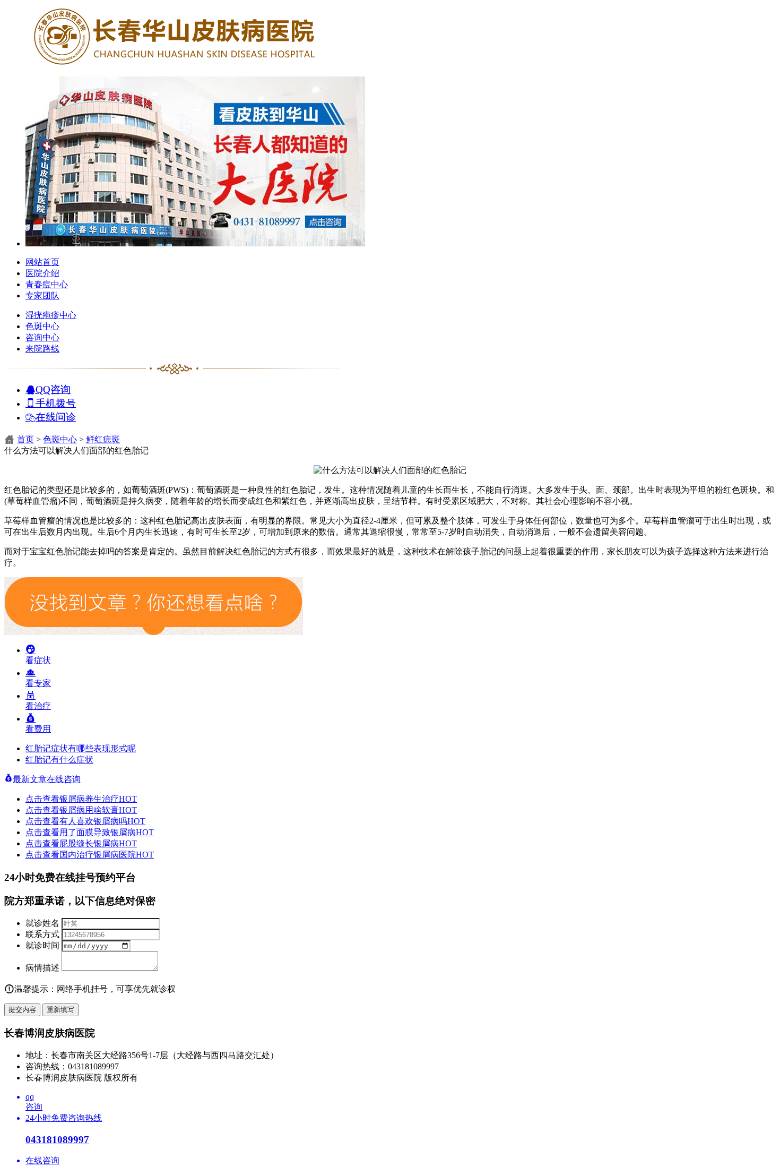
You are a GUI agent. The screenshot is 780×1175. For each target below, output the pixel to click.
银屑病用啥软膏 (98, 809)
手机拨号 (56, 403)
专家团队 (42, 295)
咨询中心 (42, 337)
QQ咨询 (53, 389)
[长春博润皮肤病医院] (174, 65)
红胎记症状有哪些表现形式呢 (80, 748)
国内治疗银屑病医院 (106, 854)
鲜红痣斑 (103, 439)
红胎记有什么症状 (59, 759)
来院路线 (42, 348)
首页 (25, 439)
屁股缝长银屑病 (98, 843)
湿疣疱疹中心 (50, 315)
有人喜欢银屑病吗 (102, 821)
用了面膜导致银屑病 (106, 832)
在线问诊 (56, 416)
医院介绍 (42, 273)
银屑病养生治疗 (98, 798)
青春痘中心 (46, 284)
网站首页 (42, 262)
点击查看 (42, 798)
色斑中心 (42, 326)
